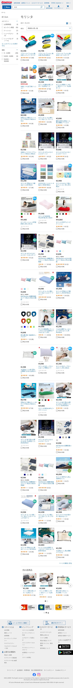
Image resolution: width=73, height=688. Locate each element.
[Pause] (48, 613)
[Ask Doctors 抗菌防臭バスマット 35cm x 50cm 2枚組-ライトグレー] (45, 251)
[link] (29, 49)
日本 (67, 3)
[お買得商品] (63, 607)
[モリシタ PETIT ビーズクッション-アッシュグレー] (60, 214)
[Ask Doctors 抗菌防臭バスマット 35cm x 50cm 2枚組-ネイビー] (42, 251)
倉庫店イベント (62, 633)
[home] (6, 2)
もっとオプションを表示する (9, 45)
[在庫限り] (29, 607)
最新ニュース (8, 633)
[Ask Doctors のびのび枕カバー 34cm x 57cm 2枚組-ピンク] (57, 251)
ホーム (3, 12)
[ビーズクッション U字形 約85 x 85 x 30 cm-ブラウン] (22, 217)
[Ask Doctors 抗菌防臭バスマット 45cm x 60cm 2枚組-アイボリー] (22, 475)
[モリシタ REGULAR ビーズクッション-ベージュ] (51, 400)
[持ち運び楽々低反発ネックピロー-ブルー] (25, 327)
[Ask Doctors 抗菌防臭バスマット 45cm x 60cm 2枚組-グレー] (31, 475)
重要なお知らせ (44, 635)
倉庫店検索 (61, 630)
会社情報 (6, 630)
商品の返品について (45, 640)
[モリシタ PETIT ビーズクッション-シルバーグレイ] (63, 214)
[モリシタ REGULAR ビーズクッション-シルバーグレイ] (45, 400)
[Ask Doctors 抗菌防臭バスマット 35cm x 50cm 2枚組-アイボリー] (39, 251)
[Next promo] (70, 585)
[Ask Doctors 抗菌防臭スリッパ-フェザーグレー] (63, 437)
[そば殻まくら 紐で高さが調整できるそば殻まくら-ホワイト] (22, 364)
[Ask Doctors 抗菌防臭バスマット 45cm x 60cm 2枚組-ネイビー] (25, 475)
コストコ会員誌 (26, 657)
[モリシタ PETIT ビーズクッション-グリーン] (57, 214)
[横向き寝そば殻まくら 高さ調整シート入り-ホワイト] (57, 115)
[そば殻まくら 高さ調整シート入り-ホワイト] (57, 545)
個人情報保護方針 (37, 670)
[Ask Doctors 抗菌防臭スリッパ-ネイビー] (60, 437)
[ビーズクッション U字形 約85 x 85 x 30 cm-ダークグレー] (28, 214)
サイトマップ (11, 670)
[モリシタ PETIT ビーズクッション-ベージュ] (69, 214)
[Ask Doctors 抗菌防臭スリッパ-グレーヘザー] (66, 437)
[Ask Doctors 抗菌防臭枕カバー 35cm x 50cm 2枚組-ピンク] (22, 289)
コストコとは (9, 627)
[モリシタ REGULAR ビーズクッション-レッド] (48, 400)
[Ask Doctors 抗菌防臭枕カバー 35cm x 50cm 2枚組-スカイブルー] (25, 289)
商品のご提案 (8, 655)
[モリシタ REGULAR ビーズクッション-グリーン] (39, 400)
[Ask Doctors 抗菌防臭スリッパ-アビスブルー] (69, 437)
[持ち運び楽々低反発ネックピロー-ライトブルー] (22, 330)
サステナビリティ (9, 643)
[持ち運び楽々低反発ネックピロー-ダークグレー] (22, 327)
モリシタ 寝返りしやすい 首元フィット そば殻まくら (45, 592)
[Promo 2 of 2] (47, 601)
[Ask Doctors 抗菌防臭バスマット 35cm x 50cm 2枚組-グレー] (48, 251)
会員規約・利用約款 (23, 670)
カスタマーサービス (45, 632)
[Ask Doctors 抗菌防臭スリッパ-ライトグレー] (57, 440)
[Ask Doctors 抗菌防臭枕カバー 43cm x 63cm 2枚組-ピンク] (39, 475)
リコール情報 (44, 638)
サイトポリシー (49, 670)
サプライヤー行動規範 (10, 658)
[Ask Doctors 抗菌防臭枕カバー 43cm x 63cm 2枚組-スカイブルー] (42, 475)
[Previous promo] (22, 585)
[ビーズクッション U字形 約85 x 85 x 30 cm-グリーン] (22, 214)
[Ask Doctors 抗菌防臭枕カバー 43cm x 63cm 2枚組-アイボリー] (45, 475)
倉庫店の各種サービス (64, 635)
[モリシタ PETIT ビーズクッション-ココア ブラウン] (57, 217)
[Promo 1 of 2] (45, 601)
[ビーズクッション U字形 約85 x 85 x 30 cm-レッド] (31, 214)
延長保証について (45, 648)
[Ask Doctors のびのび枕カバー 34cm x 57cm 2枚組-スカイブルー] (60, 251)
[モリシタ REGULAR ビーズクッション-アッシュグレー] (42, 400)
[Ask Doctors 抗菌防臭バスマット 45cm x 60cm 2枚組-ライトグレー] (28, 475)
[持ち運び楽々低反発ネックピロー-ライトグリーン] (34, 327)
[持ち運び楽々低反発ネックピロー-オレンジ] (31, 327)
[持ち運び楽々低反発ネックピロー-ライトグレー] (28, 327)
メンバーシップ (27, 627)
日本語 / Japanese (56, 3)
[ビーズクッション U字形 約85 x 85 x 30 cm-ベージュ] (34, 214)
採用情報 (6, 635)
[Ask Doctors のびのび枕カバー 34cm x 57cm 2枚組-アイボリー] (63, 251)
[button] (43, 7)
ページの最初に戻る (65, 563)
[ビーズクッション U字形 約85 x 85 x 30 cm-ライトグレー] (25, 214)
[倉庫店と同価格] (46, 607)
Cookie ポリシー (60, 670)
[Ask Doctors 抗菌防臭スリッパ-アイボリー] (57, 437)
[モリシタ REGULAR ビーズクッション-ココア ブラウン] (39, 403)
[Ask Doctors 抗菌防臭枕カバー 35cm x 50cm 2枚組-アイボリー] (28, 289)
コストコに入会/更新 (28, 630)
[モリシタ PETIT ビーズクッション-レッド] (66, 214)
